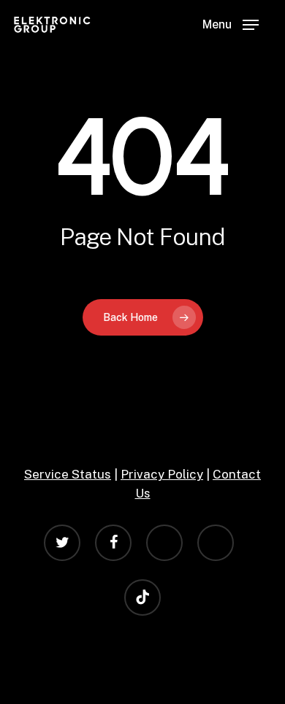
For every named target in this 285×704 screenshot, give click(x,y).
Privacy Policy (162, 474)
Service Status (67, 474)
